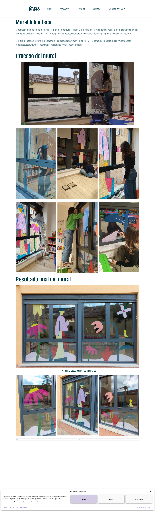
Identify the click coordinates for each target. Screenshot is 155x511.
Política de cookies (8, 507)
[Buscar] (125, 9)
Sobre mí (81, 8)
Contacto (96, 8)
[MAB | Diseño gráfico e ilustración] (34, 8)
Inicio (49, 8)
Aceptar (84, 499)
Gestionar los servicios (143, 507)
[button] (151, 492)
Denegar (111, 499)
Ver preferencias (139, 499)
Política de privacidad (21, 507)
